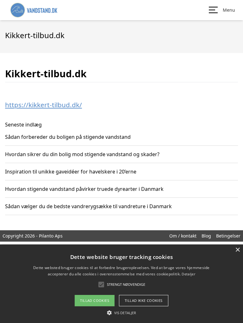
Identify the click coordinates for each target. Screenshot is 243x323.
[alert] (121, 283)
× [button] (237, 250)
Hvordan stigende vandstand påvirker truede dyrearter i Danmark (84, 188)
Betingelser (228, 236)
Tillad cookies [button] (94, 300)
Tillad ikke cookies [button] (144, 300)
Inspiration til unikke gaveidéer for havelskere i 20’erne (70, 171)
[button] (121, 312)
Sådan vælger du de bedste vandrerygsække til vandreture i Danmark (88, 206)
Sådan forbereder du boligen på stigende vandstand (68, 136)
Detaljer (188, 274)
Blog (206, 236)
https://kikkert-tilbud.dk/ (43, 104)
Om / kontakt (182, 236)
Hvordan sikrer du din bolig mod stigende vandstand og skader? (82, 154)
